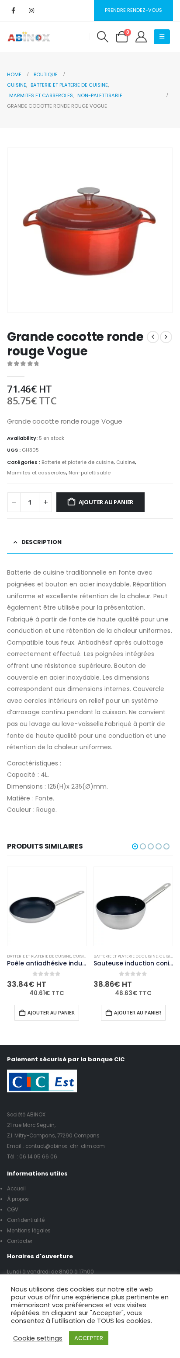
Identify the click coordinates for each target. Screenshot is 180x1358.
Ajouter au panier (106, 502)
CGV (12, 1209)
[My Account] (141, 36)
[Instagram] (31, 10)
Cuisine (125, 462)
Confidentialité (26, 1220)
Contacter (19, 1241)
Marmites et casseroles (36, 472)
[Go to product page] (46, 906)
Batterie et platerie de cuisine (78, 462)
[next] (166, 337)
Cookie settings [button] (37, 1338)
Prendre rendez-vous (133, 10)
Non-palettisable (90, 472)
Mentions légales (29, 1230)
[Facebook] (13, 10)
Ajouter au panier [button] (51, 1012)
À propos (18, 1199)
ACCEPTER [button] (88, 1338)
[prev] (153, 337)
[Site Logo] (29, 36)
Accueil (16, 1188)
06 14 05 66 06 (38, 1156)
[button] (102, 36)
